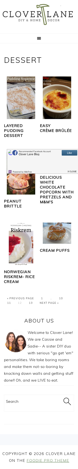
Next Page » (49, 302)
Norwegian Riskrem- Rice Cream (19, 276)
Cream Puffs (55, 250)
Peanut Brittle (13, 203)
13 (31, 302)
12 (20, 302)
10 (61, 298)
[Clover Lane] (39, 28)
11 (9, 302)
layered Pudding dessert (14, 130)
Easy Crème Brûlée (56, 128)
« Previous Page (20, 298)
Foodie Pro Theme (48, 460)
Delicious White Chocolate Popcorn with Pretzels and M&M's (57, 189)
